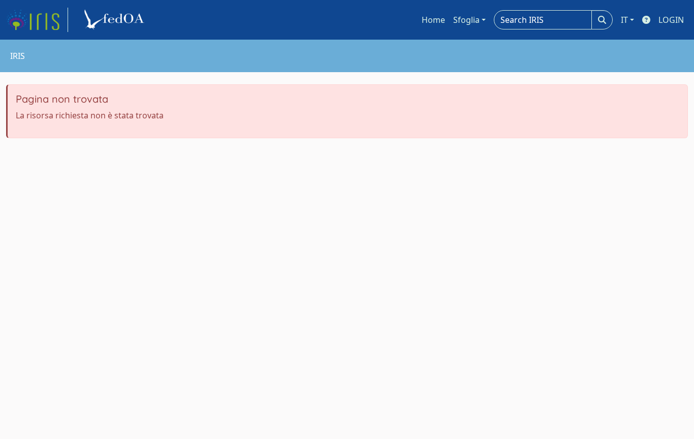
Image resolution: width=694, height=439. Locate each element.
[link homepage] (37, 20)
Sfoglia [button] (466, 19)
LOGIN (671, 19)
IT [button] (624, 19)
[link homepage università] (115, 20)
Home (433, 19)
